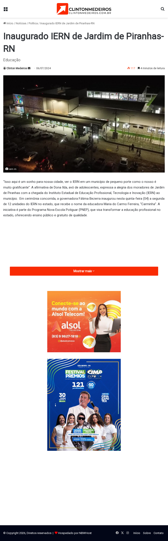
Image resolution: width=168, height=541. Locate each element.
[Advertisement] (84, 254)
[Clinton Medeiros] (84, 9)
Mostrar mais (83, 271)
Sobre (147, 533)
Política (33, 23)
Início (9, 23)
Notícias (21, 23)
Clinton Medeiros (17, 68)
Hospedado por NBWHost (75, 533)
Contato (159, 533)
